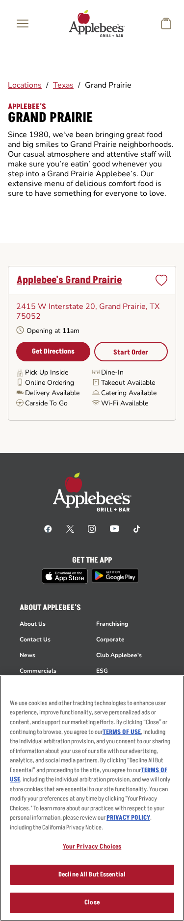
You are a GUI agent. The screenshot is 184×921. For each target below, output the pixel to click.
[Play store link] (115, 575)
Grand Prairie (108, 85)
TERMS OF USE (122, 732)
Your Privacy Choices (92, 846)
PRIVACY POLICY (128, 817)
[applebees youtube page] (114, 528)
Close (92, 902)
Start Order (130, 352)
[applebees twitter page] (70, 528)
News (27, 655)
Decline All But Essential (92, 874)
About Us (33, 624)
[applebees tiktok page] (136, 528)
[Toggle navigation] (22, 23)
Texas (63, 85)
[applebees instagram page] (92, 528)
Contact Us (35, 639)
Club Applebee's (119, 655)
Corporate (110, 639)
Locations (25, 85)
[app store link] (65, 576)
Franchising (112, 624)
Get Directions (53, 351)
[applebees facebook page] (48, 528)
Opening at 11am (52, 330)
